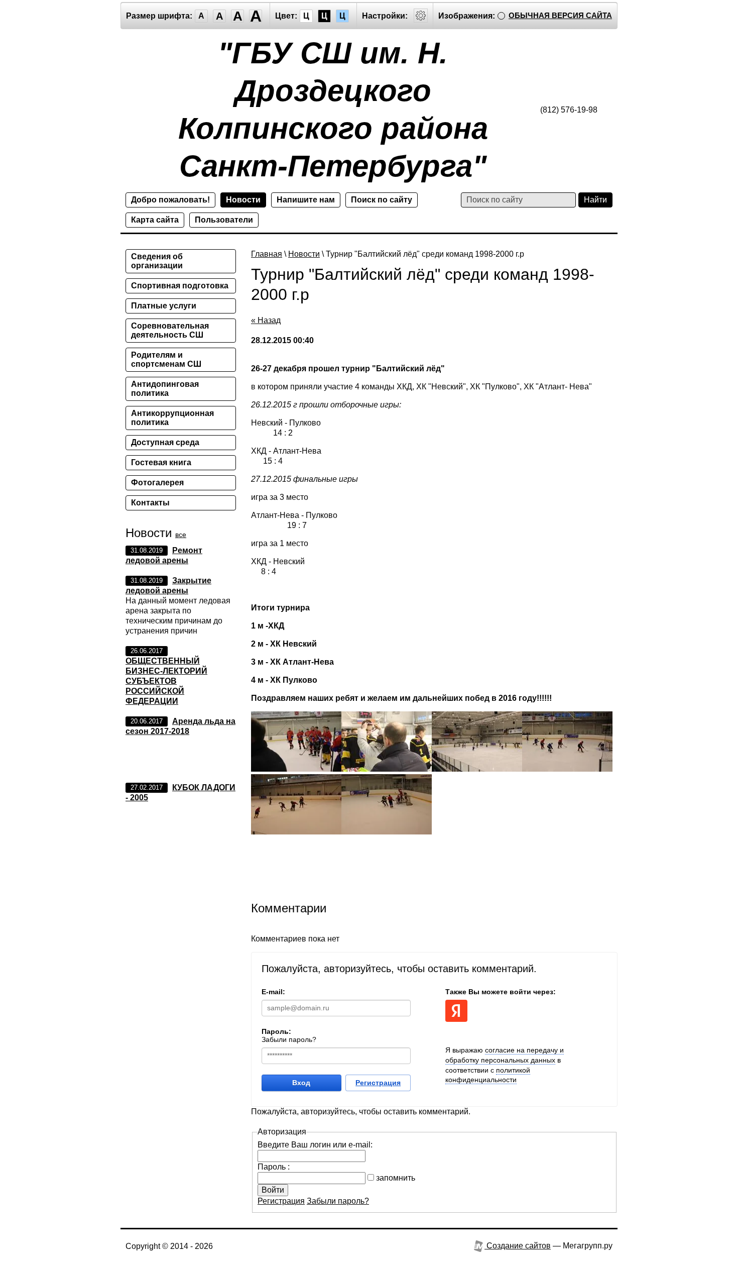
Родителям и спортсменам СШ (166, 359)
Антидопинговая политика (165, 388)
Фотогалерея (157, 482)
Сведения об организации (157, 261)
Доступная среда (165, 442)
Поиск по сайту (381, 199)
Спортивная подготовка (179, 285)
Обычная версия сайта (560, 15)
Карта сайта (155, 220)
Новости (243, 199)
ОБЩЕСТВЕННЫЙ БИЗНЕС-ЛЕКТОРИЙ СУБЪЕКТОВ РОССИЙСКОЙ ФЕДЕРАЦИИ (166, 681)
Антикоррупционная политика (172, 418)
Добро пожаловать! (170, 199)
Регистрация (378, 1083)
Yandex (456, 1011)
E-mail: (273, 992)
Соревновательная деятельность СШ (170, 330)
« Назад (266, 320)
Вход (301, 1083)
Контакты (150, 502)
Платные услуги (163, 305)
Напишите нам (306, 199)
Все (180, 535)
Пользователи (224, 220)
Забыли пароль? (289, 1039)
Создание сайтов (517, 1245)
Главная (266, 254)
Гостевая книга (161, 462)
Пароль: (276, 1031)
